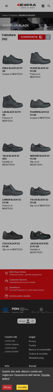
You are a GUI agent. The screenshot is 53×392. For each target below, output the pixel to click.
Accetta (22, 387)
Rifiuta (7, 387)
